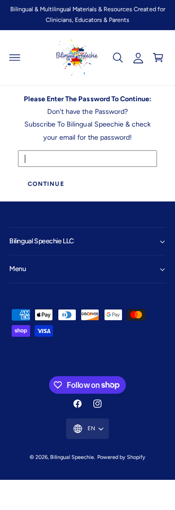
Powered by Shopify (121, 457)
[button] (15, 57)
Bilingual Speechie (72, 457)
